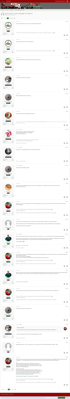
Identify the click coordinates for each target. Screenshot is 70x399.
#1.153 (67, 234)
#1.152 (67, 219)
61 (12, 18)
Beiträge (4, 34)
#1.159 (67, 342)
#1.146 (67, 111)
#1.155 (67, 270)
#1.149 (67, 165)
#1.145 (67, 93)
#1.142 (67, 39)
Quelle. (23, 186)
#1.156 (67, 288)
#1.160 (67, 357)
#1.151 (67, 201)
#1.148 (67, 147)
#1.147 (67, 129)
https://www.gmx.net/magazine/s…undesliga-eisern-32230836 (26, 376)
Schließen (67, 397)
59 (9, 18)
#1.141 (67, 21)
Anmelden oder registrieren (60, 1)
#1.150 (67, 183)
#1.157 (67, 306)
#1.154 (67, 252)
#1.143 (67, 57)
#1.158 (67, 324)
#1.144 (67, 75)
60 (11, 18)
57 (6, 18)
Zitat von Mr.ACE (20, 327)
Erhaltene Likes (5, 33)
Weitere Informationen (61, 397)
